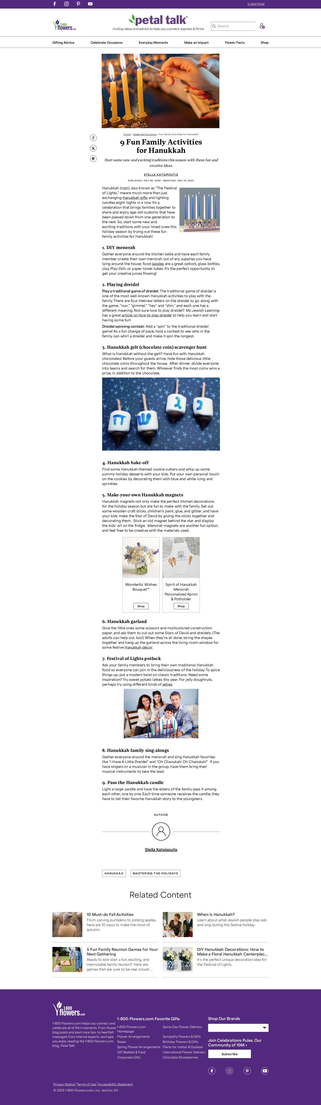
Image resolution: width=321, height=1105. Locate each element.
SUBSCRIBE (256, 4)
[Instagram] (229, 1073)
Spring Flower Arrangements (138, 1047)
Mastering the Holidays (155, 873)
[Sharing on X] (93, 148)
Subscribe (230, 1054)
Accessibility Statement (115, 1084)
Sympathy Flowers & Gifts (182, 1036)
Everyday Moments (153, 42)
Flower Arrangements (133, 1036)
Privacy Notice (64, 1084)
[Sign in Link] (262, 27)
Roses (121, 1042)
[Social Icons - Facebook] (54, 5)
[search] (214, 26)
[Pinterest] (247, 1073)
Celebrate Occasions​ (106, 42)
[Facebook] (211, 1073)
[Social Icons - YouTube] (90, 5)
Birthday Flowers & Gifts (180, 1042)
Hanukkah (114, 873)
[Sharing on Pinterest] (93, 159)
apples (158, 263)
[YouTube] (265, 1073)
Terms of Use (86, 1084)
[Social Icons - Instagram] (66, 5)
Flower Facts (235, 42)
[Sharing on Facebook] (93, 138)
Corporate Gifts (128, 1057)
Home (127, 134)
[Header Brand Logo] (64, 29)
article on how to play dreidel (147, 315)
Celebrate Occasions (145, 134)
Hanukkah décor (138, 647)
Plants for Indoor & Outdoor (183, 1047)
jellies (167, 684)
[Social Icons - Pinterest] (78, 5)
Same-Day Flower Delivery (182, 1027)
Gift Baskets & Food (131, 1052)
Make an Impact (196, 42)
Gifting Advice (63, 42)
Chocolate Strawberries (180, 1057)
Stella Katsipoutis (161, 174)
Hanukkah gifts (135, 197)
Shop (265, 42)
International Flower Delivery (184, 1052)
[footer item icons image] (68, 1014)
